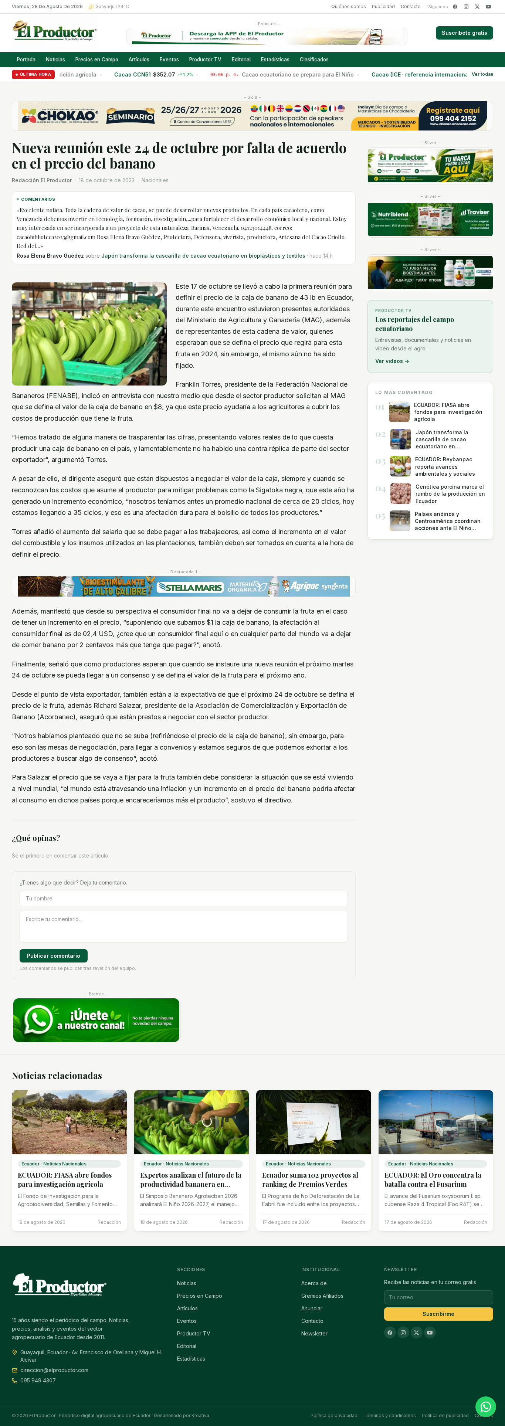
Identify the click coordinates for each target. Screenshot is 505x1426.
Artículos (139, 59)
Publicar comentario (53, 956)
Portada (26, 59)
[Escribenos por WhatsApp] (485, 1406)
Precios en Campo (96, 59)
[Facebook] (455, 6)
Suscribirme (438, 1314)
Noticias (55, 59)
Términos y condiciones (389, 1415)
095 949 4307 (38, 1380)
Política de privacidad (334, 1415)
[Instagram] (466, 6)
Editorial (241, 59)
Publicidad (383, 6)
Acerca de (314, 1283)
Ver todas (482, 74)
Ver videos (392, 361)
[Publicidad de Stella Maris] (183, 586)
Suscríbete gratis (464, 33)
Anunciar (311, 1308)
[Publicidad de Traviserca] (430, 219)
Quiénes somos (348, 6)
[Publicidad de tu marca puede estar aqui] (430, 166)
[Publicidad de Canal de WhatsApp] (96, 1020)
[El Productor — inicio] (55, 32)
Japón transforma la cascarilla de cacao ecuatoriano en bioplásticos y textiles (203, 255)
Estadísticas (275, 59)
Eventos (169, 59)
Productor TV (205, 59)
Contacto (411, 6)
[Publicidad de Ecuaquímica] (430, 273)
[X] (477, 6)
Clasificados (314, 59)
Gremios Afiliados (322, 1296)
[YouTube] (488, 6)
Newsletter (314, 1333)
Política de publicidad (445, 1415)
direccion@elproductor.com (54, 1370)
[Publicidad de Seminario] (252, 115)
